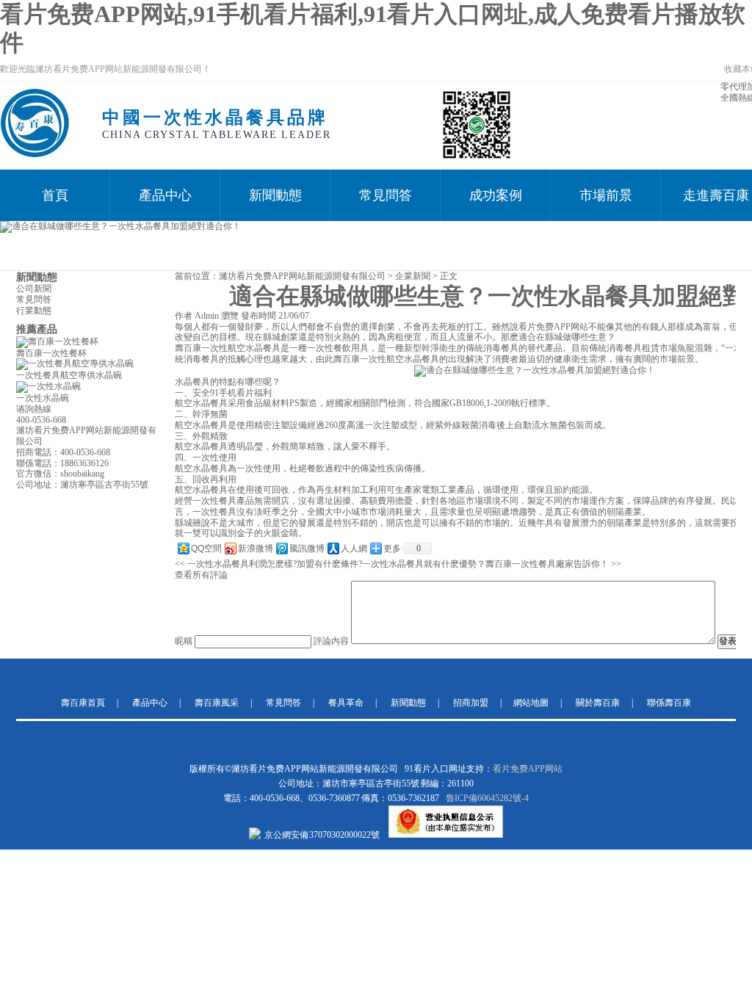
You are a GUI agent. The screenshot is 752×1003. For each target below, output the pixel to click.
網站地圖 (531, 703)
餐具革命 (346, 703)
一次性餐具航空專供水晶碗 (69, 375)
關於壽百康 (598, 703)
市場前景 (605, 195)
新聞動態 (275, 195)
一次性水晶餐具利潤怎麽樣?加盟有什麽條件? (274, 564)
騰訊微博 (307, 548)
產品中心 (165, 195)
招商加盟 (470, 703)
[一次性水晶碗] (48, 386)
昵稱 (183, 641)
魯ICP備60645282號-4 (487, 798)
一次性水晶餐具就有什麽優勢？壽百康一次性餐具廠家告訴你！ (485, 564)
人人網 (354, 548)
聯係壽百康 (669, 703)
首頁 (55, 195)
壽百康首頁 (83, 703)
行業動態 (33, 310)
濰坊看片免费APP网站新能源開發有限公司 (302, 276)
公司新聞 (33, 288)
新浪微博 (255, 548)
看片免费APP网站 (528, 769)
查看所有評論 (201, 575)
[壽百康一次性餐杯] (57, 341)
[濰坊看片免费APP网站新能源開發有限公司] (34, 155)
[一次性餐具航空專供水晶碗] (75, 363)
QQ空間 (206, 548)
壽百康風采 (217, 703)
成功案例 (495, 195)
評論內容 (331, 641)
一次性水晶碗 (42, 398)
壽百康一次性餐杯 (51, 353)
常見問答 (385, 195)
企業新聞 (412, 276)
